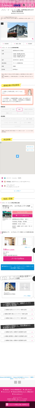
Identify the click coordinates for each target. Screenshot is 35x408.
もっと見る (17, 190)
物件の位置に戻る (30, 146)
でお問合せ (17, 258)
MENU (32, 5)
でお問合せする (23, 215)
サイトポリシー (18, 394)
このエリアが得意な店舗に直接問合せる (18, 404)
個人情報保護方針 (16, 389)
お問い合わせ (27, 389)
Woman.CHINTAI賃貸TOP (6, 377)
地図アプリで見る (30, 149)
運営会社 (6, 389)
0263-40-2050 (23, 212)
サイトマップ (6, 391)
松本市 (11, 378)
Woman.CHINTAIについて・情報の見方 (23, 391)
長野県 (32, 377)
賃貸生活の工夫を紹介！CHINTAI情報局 (17, 401)
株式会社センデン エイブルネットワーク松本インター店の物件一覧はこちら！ (17, 267)
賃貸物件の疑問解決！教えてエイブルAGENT (17, 399)
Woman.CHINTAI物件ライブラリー (21, 377)
